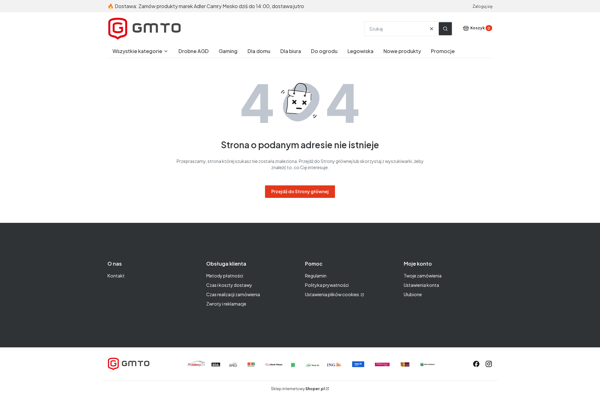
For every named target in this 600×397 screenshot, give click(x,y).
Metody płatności (224, 275)
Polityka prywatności (327, 285)
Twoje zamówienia (423, 275)
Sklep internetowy (298, 388)
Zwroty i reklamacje (226, 303)
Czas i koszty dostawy (229, 285)
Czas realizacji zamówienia (233, 294)
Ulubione (413, 294)
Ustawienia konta (421, 285)
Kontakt (116, 275)
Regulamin (316, 275)
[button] (445, 28)
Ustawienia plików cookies (332, 294)
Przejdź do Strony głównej (300, 191)
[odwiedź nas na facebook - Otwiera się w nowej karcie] (476, 364)
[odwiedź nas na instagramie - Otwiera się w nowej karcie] (488, 364)
